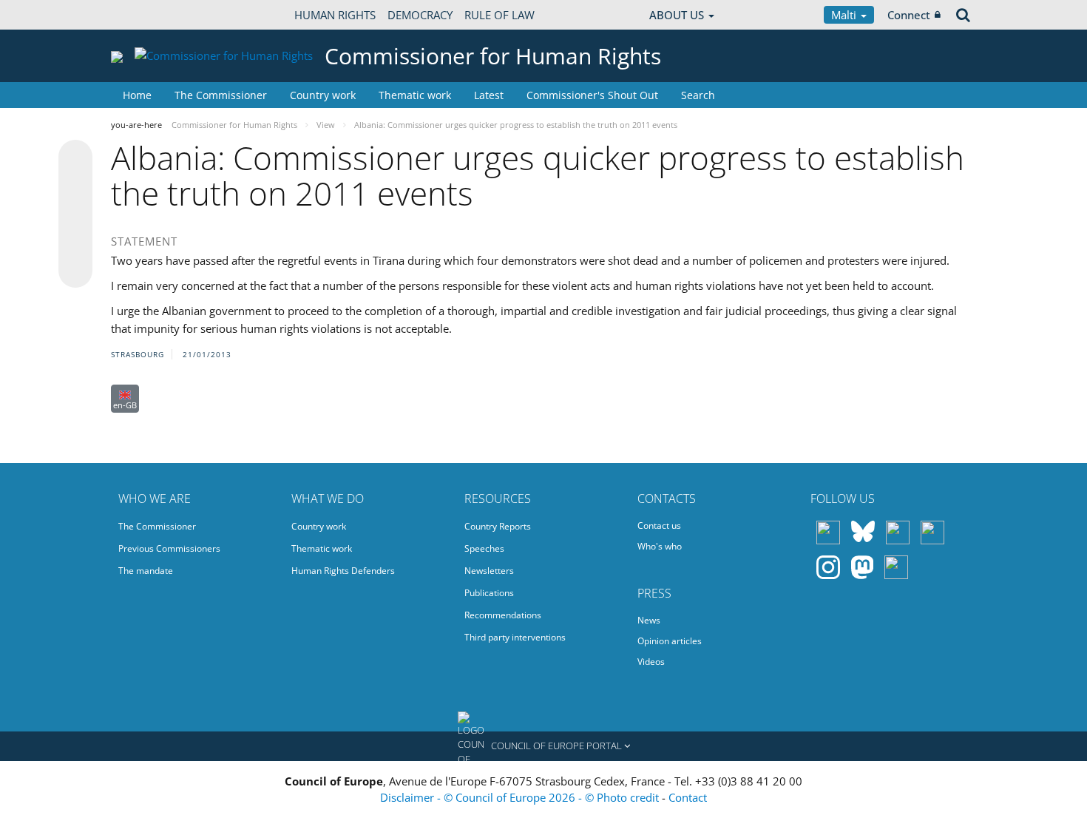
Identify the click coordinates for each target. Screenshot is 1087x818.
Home (137, 95)
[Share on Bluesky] (75, 158)
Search (698, 95)
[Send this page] (75, 271)
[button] (543, 746)
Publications (489, 593)
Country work (323, 95)
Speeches (484, 548)
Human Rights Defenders (343, 570)
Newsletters (489, 570)
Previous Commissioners (169, 548)
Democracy (420, 14)
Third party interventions (515, 637)
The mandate (145, 570)
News (648, 620)
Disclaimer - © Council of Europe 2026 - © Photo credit (521, 797)
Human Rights (335, 14)
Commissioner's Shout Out (592, 95)
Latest (489, 95)
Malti (845, 14)
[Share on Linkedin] (75, 242)
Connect (908, 14)
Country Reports (497, 526)
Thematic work (415, 95)
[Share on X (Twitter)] (75, 186)
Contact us (659, 525)
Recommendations (502, 615)
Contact (687, 797)
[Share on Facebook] (75, 214)
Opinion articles (669, 641)
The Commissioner (221, 95)
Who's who (659, 546)
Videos (651, 661)
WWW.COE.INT (148, 14)
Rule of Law (499, 14)
